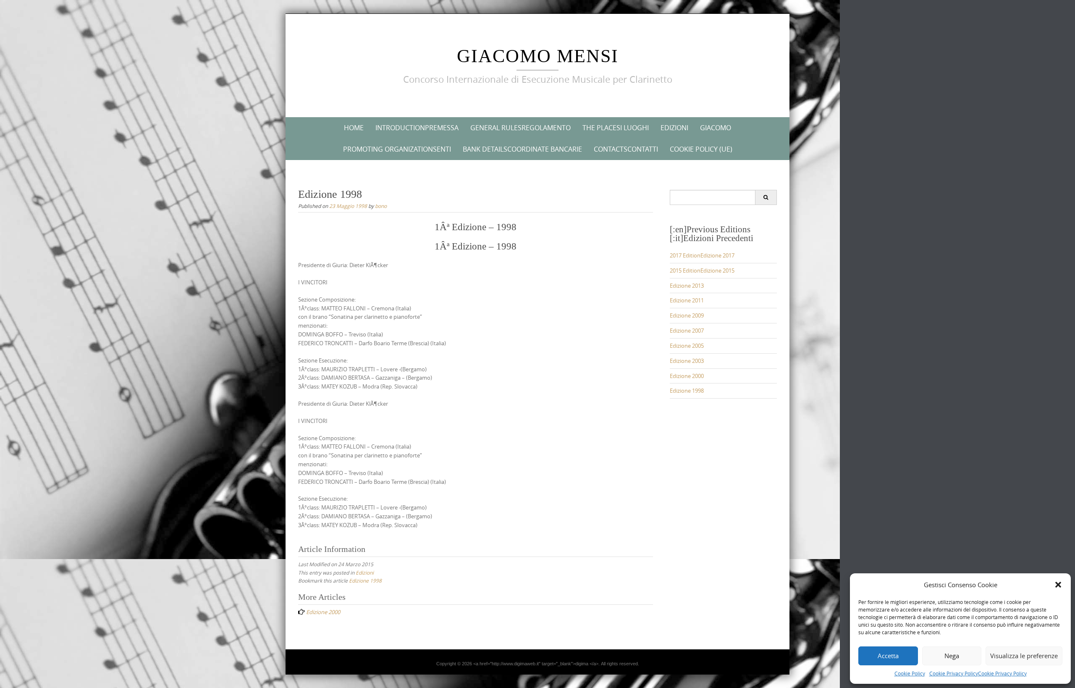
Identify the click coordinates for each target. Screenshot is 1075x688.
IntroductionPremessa (417, 127)
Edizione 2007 (687, 330)
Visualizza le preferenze (1024, 655)
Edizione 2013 (687, 285)
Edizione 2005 (687, 345)
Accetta (888, 655)
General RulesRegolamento (520, 127)
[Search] (766, 197)
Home (354, 127)
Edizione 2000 (687, 376)
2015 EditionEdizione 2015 (702, 270)
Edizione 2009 (687, 315)
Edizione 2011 (687, 300)
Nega (951, 655)
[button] (1058, 584)
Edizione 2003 (687, 361)
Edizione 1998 (365, 580)
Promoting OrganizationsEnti (397, 149)
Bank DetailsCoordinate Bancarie (522, 149)
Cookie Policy (909, 673)
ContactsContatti (626, 149)
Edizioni (674, 127)
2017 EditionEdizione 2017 (702, 255)
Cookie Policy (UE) (701, 149)
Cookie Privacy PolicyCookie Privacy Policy (978, 673)
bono (381, 205)
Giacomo (715, 127)
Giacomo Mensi (538, 56)
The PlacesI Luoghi (615, 127)
